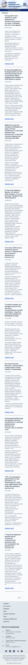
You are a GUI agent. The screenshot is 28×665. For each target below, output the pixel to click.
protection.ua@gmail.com (13, 646)
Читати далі (9, 64)
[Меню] (24, 4)
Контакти (6, 621)
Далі (19, 597)
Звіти (4, 611)
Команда (6, 608)
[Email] (22, 651)
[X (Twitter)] (10, 651)
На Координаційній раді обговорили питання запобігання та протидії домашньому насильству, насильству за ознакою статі (14, 424)
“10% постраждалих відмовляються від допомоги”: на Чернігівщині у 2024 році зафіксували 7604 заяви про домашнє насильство (13, 482)
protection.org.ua (16, 663)
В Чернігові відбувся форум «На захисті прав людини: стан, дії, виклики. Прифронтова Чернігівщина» (13, 194)
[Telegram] (18, 651)
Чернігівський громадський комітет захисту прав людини (14, 4)
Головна (6, 603)
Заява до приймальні (10, 619)
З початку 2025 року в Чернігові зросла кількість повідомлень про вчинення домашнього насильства (13, 252)
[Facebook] (6, 651)
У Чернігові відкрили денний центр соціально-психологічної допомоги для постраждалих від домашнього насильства (13, 541)
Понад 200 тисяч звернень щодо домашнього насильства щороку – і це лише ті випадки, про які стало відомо (13, 20)
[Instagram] (14, 651)
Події (5, 616)
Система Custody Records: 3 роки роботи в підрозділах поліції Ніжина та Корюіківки (14, 366)
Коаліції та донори (9, 614)
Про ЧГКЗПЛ (6, 606)
